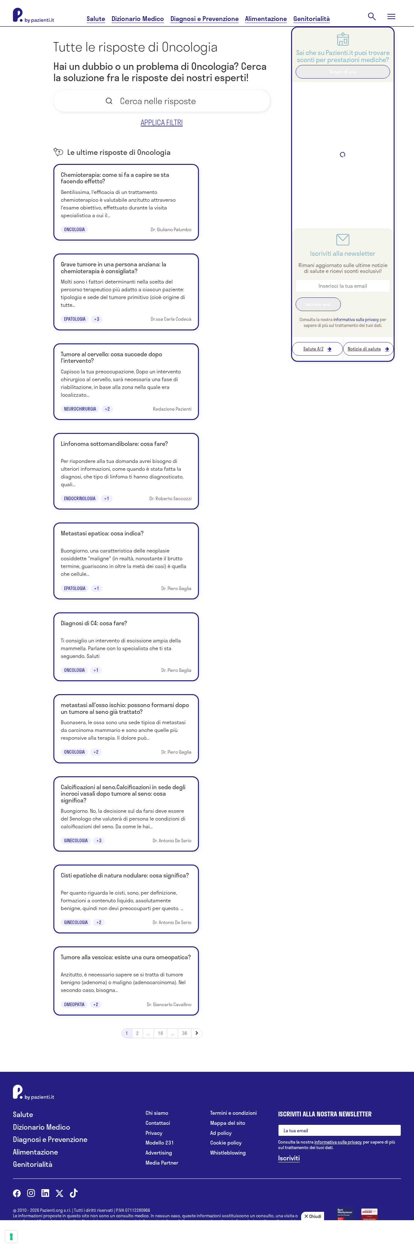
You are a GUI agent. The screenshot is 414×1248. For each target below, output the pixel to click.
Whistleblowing (228, 1152)
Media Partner (162, 1162)
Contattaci (158, 1123)
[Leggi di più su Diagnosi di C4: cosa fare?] (126, 646)
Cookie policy (226, 1142)
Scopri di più (343, 71)
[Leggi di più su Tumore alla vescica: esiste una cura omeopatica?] (126, 980)
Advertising (159, 1152)
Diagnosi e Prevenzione (204, 18)
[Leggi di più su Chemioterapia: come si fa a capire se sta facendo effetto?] (126, 202)
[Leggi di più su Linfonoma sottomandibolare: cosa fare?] (126, 471)
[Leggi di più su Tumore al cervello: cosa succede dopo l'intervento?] (126, 381)
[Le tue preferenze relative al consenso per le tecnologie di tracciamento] (11, 1237)
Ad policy (221, 1133)
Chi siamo (157, 1113)
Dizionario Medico (138, 18)
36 (184, 1033)
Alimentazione (266, 18)
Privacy (154, 1133)
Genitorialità (311, 18)
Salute (96, 18)
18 (160, 1033)
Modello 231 (160, 1142)
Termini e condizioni (233, 1113)
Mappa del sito (227, 1123)
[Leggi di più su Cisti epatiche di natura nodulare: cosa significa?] (126, 899)
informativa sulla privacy (356, 319)
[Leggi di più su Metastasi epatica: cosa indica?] (126, 560)
